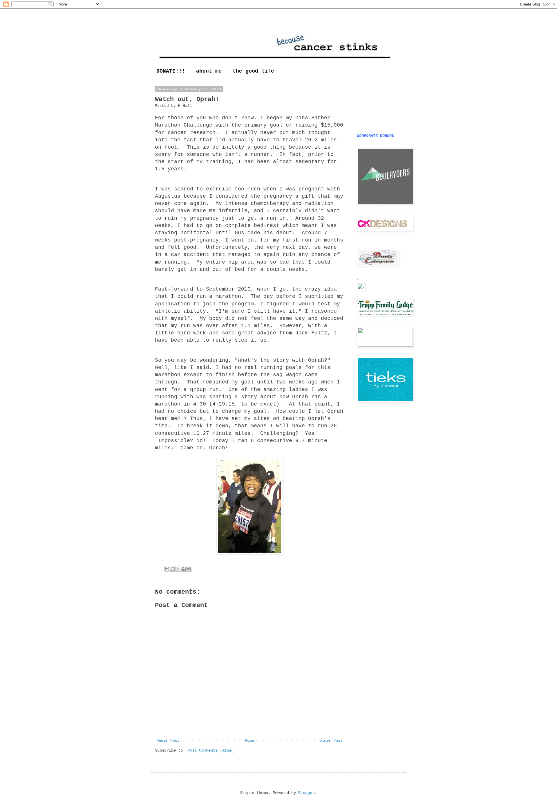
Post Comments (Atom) (210, 750)
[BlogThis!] (173, 569)
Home (249, 740)
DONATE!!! (170, 71)
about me (209, 71)
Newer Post (168, 740)
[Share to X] (178, 569)
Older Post (331, 740)
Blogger (306, 792)
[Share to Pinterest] (189, 569)
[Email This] (167, 569)
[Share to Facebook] (184, 569)
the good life (253, 71)
